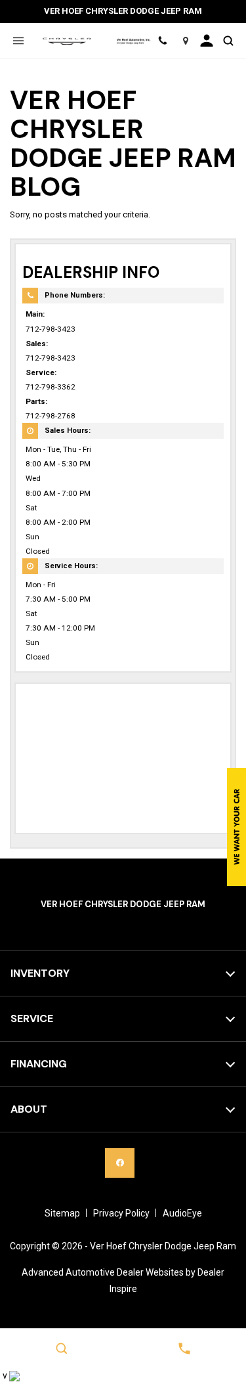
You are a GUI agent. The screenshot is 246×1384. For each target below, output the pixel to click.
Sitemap (62, 1213)
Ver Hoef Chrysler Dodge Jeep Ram (163, 1246)
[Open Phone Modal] (163, 40)
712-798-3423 (50, 329)
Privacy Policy (121, 1213)
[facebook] (119, 1163)
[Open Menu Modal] (18, 40)
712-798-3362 (50, 386)
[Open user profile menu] (206, 40)
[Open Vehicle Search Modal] (227, 40)
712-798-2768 (50, 415)
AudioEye (182, 1213)
